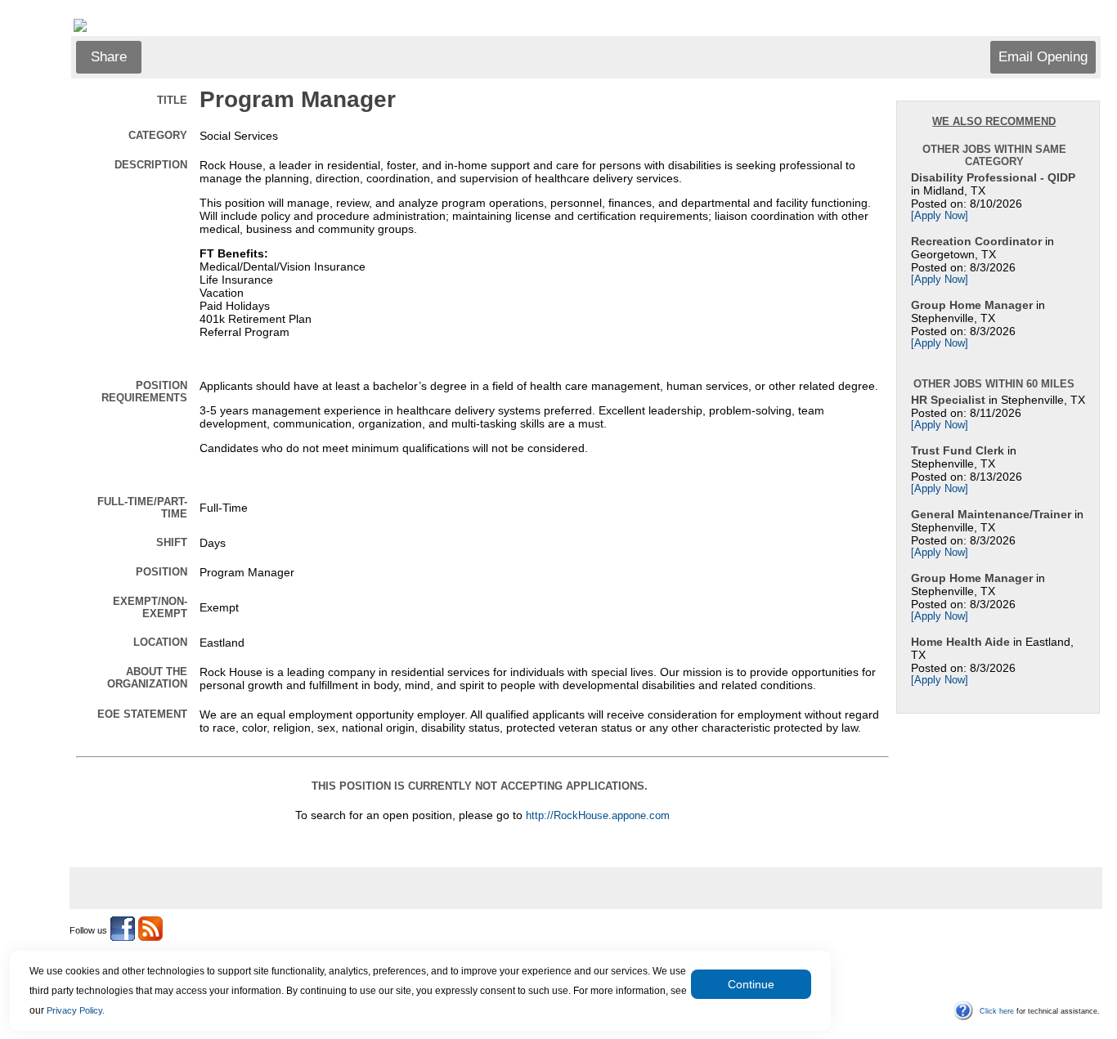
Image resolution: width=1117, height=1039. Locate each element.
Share (109, 57)
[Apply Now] (939, 216)
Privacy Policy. (76, 1010)
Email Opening (1043, 57)
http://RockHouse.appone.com (598, 816)
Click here (997, 1011)
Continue (751, 984)
